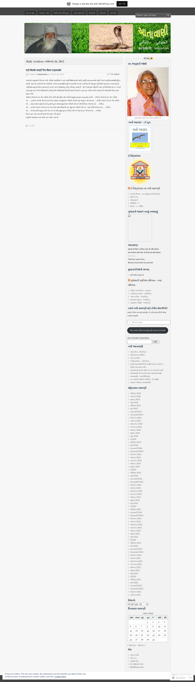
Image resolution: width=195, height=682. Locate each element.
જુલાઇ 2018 (135, 399)
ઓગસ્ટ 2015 (135, 464)
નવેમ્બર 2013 (135, 522)
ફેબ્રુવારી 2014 (136, 512)
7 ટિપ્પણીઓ (114, 74)
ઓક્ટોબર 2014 (136, 491)
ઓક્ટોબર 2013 (136, 525)
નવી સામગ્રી (79, 13)
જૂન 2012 (134, 573)
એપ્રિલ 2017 (135, 406)
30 (153, 640)
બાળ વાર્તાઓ (135, 358)
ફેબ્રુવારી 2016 (136, 448)
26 (131, 640)
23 (153, 635)
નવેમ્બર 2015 (135, 457)
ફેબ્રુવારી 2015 (136, 479)
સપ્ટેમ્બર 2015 (136, 460)
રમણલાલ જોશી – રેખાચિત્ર (140, 303)
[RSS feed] (148, 58)
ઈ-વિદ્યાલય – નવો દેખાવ (139, 361)
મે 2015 (133, 470)
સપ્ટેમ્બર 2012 (136, 564)
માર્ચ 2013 (134, 546)
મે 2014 (133, 506)
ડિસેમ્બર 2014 (135, 485)
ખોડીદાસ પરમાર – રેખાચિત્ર (140, 294)
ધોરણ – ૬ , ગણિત (136, 206)
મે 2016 (133, 439)
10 (159, 626)
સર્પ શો (113, 13)
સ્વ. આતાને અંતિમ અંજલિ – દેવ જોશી (144, 379)
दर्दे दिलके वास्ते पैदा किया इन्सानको (43, 70)
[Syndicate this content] (129, 188)
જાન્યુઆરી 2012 (136, 589)
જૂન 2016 (134, 436)
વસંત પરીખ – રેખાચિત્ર (139, 297)
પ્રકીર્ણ (31, 126)
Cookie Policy (60, 677)
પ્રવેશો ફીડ (134, 661)
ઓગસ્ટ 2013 (135, 531)
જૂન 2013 (134, 537)
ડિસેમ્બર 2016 (135, 418)
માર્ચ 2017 (134, 409)
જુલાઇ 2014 (135, 500)
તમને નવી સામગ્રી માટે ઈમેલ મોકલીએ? (148, 308)
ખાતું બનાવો (134, 655)
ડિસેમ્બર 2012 (135, 555)
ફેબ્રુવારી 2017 (136, 412)
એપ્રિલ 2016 (135, 442)
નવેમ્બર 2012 (135, 558)
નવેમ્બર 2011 (135, 595)
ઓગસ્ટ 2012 (135, 567)
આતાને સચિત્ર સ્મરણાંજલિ (140, 382)
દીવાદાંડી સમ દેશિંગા (137, 355)
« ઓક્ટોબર (131, 645)
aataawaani (42, 74)
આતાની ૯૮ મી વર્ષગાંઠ (138, 352)
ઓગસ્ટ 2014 (135, 497)
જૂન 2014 (134, 503)
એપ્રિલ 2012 (135, 580)
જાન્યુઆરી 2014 (136, 515)
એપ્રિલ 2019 (135, 393)
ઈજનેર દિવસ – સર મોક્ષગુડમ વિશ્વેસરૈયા (145, 194)
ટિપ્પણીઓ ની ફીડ (137, 664)
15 (148, 631)
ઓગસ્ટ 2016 (135, 430)
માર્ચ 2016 (134, 445)
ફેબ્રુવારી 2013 (136, 549)
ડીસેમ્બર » (141, 645)
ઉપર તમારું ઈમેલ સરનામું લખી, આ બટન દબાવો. (147, 330)
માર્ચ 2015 (134, 476)
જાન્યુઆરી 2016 (136, 451)
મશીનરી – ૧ (134, 203)
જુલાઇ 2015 (135, 467)
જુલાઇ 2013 (135, 534)
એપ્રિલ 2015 (135, 473)
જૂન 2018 (134, 403)
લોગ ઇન (133, 658)
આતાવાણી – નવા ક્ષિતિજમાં (140, 376)
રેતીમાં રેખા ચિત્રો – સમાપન (140, 290)
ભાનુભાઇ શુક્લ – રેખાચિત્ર (140, 300)
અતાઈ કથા (44, 13)
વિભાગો (92, 13)
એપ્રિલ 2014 (135, 509)
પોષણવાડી (134, 200)
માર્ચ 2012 (134, 583)
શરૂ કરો (122, 4)
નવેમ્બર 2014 (135, 488)
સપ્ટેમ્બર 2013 (136, 528)
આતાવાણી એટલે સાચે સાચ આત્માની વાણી (145, 373)
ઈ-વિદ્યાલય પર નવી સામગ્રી (145, 188)
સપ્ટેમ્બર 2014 (136, 494)
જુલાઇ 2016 (135, 433)
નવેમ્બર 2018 (135, 396)
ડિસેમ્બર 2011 (135, 592)
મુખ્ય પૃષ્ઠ (30, 13)
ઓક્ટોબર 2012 (136, 561)
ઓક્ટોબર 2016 (136, 424)
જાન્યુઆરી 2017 (136, 415)
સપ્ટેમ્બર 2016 (136, 427)
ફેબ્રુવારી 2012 (136, 586)
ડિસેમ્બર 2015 (135, 454)
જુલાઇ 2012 (135, 570)
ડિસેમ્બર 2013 (135, 518)
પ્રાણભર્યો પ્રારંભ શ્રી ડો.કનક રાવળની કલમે (146, 370)
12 (131, 631)
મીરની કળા (134, 197)
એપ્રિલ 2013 (135, 543)
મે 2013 (133, 540)
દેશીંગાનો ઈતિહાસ (61, 13)
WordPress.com (136, 667)
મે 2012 (133, 576)
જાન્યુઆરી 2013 (136, 552)
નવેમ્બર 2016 (135, 421)
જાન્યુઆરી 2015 (136, 482)
